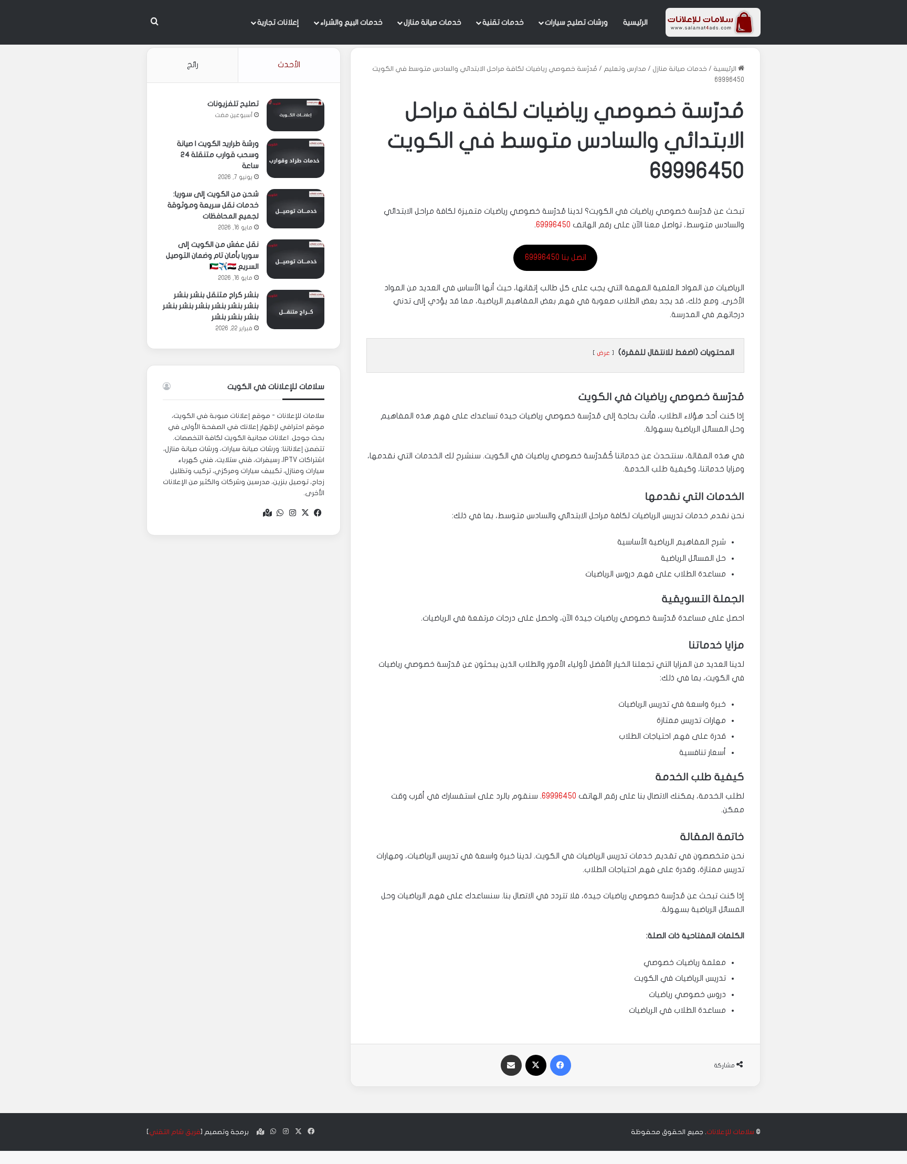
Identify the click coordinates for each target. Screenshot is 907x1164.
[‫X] (305, 513)
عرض (603, 353)
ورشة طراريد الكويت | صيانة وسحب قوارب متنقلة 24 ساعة (218, 155)
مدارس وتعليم (625, 68)
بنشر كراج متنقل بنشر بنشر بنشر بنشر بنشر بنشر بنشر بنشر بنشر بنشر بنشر (211, 306)
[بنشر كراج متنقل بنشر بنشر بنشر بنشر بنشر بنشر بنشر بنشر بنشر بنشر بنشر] (295, 309)
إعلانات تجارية (278, 22)
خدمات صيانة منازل (432, 22)
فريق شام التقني (175, 1132)
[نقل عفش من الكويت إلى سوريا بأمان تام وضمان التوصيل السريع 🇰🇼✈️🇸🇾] (295, 259)
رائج (192, 64)
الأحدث (289, 64)
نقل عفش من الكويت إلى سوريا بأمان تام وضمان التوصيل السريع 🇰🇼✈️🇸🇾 (212, 255)
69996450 (553, 225)
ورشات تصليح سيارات (576, 22)
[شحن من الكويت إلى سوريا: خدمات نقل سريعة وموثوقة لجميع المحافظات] (295, 208)
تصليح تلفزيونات (233, 104)
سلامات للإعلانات (730, 1132)
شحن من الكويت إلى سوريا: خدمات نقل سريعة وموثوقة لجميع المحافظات (213, 205)
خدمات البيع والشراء (351, 22)
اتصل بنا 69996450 (555, 257)
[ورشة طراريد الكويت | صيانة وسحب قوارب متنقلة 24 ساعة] (295, 158)
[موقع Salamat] (713, 22)
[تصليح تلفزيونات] (295, 115)
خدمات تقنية (503, 22)
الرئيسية (635, 22)
